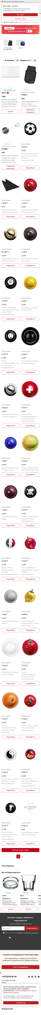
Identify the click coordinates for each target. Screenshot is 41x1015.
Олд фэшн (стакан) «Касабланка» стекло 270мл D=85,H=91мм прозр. (27, 903)
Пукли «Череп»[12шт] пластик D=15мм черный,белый (30, 519)
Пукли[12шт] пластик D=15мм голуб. (10, 469)
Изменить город (20, 19)
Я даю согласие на (21, 932)
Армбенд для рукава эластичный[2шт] (30, 833)
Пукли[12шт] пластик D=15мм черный (29, 362)
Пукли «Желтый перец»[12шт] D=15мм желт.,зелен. (30, 623)
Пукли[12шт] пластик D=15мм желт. (29, 309)
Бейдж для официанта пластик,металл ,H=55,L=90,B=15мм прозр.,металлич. (10, 103)
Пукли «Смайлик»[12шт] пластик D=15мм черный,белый (10, 364)
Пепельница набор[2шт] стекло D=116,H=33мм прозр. (9, 903)
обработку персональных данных (27, 932)
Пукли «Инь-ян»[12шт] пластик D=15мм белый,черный (11, 781)
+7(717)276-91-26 (9, 977)
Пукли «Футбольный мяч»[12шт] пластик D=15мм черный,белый (29, 157)
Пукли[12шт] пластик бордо (10, 518)
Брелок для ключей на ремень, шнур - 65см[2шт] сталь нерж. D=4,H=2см (10, 159)
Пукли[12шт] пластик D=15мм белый (10, 673)
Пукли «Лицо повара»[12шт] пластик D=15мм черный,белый (9, 835)
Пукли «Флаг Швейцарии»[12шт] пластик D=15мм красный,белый (29, 417)
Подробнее (30, 168)
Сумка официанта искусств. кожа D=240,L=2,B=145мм (30, 104)
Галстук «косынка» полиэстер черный (9, 211)
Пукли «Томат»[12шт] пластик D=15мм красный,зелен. (29, 728)
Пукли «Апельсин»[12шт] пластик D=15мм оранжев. (9, 729)
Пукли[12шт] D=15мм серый (10, 622)
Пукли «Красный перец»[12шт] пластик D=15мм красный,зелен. (30, 571)
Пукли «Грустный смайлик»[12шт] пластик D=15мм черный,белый (10, 311)
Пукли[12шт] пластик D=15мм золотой (10, 260)
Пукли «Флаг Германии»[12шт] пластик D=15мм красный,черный (30, 782)
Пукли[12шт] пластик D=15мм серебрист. (10, 415)
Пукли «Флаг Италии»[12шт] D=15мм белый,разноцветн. (10, 571)
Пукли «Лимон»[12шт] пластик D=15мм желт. (30, 469)
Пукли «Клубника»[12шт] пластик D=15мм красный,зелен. (28, 675)
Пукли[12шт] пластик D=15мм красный (29, 211)
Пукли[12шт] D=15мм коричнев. (29, 260)
